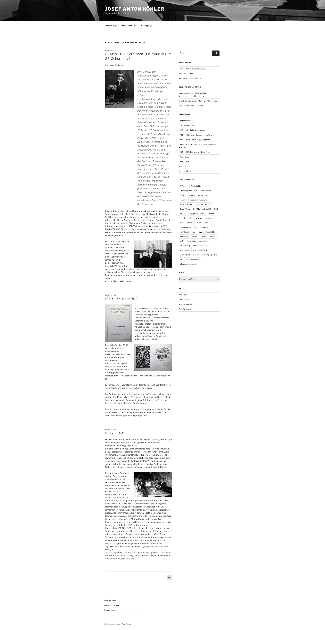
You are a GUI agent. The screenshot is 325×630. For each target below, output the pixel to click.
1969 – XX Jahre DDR (121, 299)
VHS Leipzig (185, 246)
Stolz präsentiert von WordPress (117, 624)
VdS (181, 241)
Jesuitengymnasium (198, 200)
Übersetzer (194, 259)
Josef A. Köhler (186, 204)
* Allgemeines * (185, 120)
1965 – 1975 (184, 161)
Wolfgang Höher (210, 255)
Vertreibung (204, 241)
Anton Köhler (196, 186)
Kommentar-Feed (186, 304)
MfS (190, 218)
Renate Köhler (185, 227)
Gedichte (191, 195)
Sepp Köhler (210, 232)
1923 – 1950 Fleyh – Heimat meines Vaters (196, 135)
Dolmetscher (205, 191)
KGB (216, 209)
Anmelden (183, 295)
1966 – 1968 (114, 433)
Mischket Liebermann (205, 218)
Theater (212, 236)
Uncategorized (185, 171)
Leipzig (183, 218)
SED (200, 232)
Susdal (194, 236)
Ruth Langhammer (187, 232)
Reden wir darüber (186, 73)
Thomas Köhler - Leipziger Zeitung (192, 69)
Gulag (200, 195)
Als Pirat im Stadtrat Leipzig (190, 78)
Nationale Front (186, 223)
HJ (207, 195)
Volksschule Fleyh (200, 250)
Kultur (211, 213)
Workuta (183, 259)
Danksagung (146, 26)
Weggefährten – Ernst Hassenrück (204, 101)
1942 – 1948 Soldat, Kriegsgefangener (194, 140)
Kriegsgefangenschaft (197, 213)
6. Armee (184, 186)
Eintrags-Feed (184, 299)
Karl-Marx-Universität (202, 209)
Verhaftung (191, 241)
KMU (182, 213)
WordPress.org (185, 309)
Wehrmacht (185, 255)
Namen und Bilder (128, 26)
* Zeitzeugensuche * (187, 125)
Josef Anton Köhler (134, 9)
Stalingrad (184, 236)
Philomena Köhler (203, 223)
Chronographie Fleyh (188, 191)
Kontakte (182, 166)
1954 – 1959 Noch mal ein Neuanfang (194, 152)
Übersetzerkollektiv (188, 264)
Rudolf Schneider (202, 227)
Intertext (183, 200)
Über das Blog (111, 26)
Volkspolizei (185, 250)
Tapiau (203, 236)
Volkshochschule (200, 246)
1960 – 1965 (184, 157)
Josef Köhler (185, 209)
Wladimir (196, 255)
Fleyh (182, 195)
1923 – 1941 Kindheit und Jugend (192, 130)
